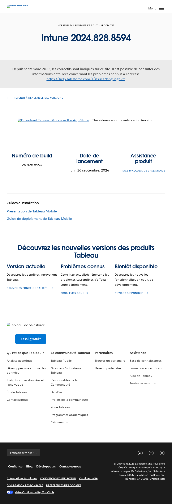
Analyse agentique (20, 361)
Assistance (138, 353)
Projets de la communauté (69, 400)
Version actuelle (26, 266)
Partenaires (104, 353)
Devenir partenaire (108, 368)
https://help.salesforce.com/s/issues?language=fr (86, 79)
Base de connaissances (146, 361)
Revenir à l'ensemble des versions (38, 97)
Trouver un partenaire (110, 361)
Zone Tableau (60, 407)
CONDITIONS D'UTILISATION (58, 478)
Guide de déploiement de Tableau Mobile (39, 218)
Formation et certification (147, 368)
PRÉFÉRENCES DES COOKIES (63, 485)
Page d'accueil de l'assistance (143, 170)
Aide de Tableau (141, 376)
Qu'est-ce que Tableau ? (25, 353)
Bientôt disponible (136, 266)
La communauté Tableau (70, 353)
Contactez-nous (17, 400)
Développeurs (46, 466)
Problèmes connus (82, 266)
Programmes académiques (69, 415)
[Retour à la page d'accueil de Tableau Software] (21, 4)
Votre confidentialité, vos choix (34, 492)
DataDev (57, 392)
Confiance (15, 466)
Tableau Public (61, 361)
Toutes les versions (143, 383)
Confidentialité (88, 478)
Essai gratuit (31, 339)
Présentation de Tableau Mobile (32, 211)
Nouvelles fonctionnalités (27, 288)
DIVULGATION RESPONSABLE (25, 485)
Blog (29, 466)
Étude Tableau (17, 392)
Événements (59, 422)
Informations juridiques (22, 478)
